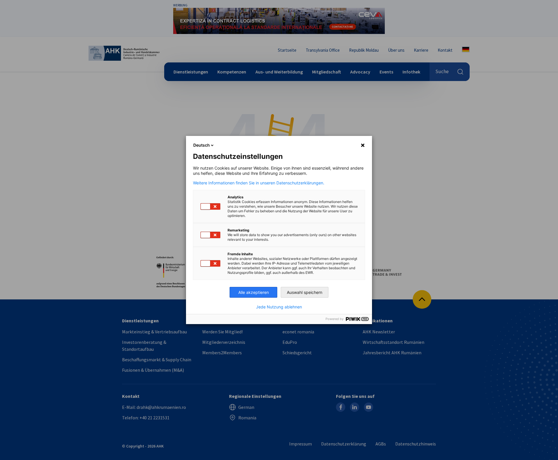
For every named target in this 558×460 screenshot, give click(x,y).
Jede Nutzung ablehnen (279, 307)
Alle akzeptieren (253, 292)
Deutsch (201, 145)
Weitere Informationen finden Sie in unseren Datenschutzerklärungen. (258, 183)
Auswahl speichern (304, 292)
